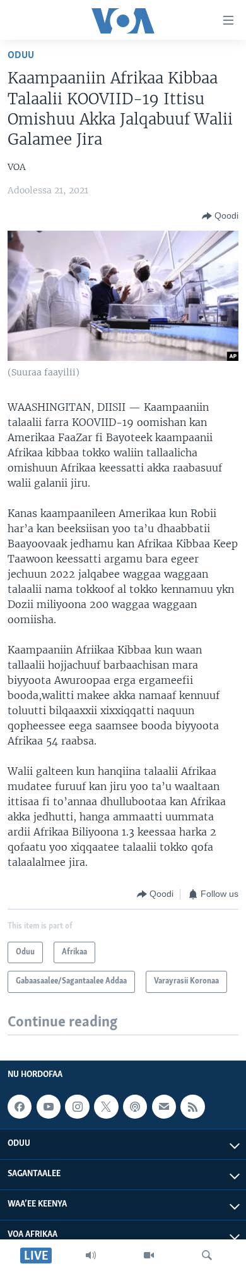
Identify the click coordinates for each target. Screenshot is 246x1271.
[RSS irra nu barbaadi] (192, 1107)
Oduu (21, 55)
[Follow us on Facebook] (20, 1107)
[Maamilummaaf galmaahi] (164, 1107)
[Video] (149, 1255)
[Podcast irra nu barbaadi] (135, 1107)
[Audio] (91, 1255)
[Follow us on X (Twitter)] (106, 1107)
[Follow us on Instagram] (77, 1107)
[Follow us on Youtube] (49, 1107)
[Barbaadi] (207, 1255)
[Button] (220, 216)
